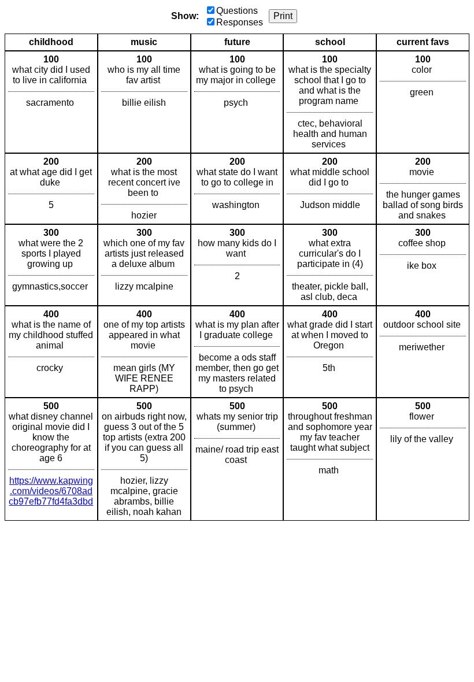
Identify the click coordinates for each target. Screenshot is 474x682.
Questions (237, 11)
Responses (239, 22)
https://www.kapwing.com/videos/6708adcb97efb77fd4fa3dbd (51, 491)
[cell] (51, 102)
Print (282, 16)
